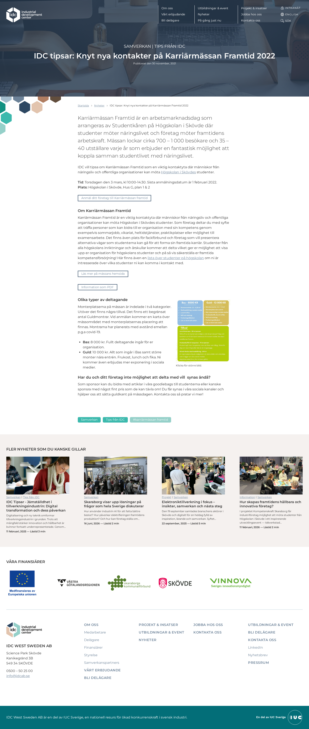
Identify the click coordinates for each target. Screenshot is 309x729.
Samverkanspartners (101, 663)
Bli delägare (170, 20)
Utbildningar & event (213, 8)
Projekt (166, 497)
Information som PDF (97, 287)
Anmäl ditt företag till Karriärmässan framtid (114, 198)
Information (247, 497)
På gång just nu (209, 20)
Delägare (91, 640)
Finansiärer (93, 647)
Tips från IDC (169, 46)
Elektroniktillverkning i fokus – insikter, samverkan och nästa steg (193, 475)
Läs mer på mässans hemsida (103, 274)
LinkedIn (255, 647)
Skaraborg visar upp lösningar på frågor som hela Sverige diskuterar (115, 475)
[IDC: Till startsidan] (24, 14)
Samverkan (137, 46)
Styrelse (91, 655)
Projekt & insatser (254, 8)
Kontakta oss (250, 20)
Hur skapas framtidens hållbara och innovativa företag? (271, 475)
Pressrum (258, 663)
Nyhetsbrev (258, 655)
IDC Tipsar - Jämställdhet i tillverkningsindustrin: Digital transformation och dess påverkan (37, 475)
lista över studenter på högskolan (176, 258)
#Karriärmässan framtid (150, 419)
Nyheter (204, 14)
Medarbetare (95, 632)
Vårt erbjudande (173, 14)
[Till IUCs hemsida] (279, 717)
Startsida (83, 105)
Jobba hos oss (251, 14)
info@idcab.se (18, 676)
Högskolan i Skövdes (178, 172)
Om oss (167, 8)
